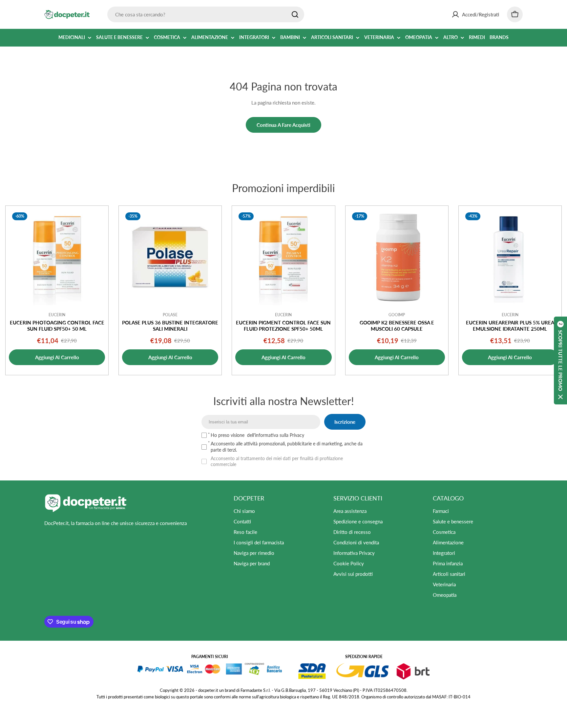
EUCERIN (57, 314)
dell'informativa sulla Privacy (275, 435)
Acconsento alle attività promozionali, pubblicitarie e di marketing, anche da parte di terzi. (287, 446)
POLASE (170, 314)
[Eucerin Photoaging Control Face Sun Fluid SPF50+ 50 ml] (57, 257)
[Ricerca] (295, 14)
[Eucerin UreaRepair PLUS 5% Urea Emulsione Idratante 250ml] (510, 257)
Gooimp (396, 314)
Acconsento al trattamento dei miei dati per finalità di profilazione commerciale (277, 461)
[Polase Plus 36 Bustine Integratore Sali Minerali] (170, 257)
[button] (560, 360)
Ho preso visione (257, 435)
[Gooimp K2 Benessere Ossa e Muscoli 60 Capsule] (397, 257)
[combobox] (205, 14)
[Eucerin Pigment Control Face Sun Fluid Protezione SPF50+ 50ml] (283, 257)
